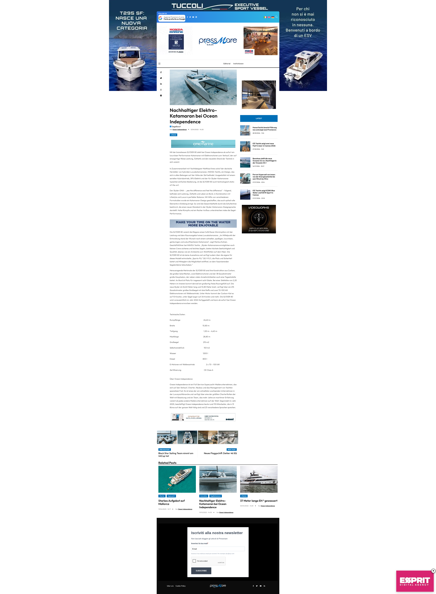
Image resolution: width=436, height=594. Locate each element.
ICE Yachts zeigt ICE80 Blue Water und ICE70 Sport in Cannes (264, 192)
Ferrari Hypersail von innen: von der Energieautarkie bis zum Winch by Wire (264, 176)
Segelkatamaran (216, 496)
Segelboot (176, 126)
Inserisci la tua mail (199, 543)
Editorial (226, 63)
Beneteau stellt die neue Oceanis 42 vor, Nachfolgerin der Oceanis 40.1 (264, 160)
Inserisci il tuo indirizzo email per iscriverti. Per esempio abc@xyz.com (212, 553)
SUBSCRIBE (201, 571)
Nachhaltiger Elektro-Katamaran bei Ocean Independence (212, 504)
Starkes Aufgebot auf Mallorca (171, 502)
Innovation (203, 496)
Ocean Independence (180, 129)
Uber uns (170, 586)
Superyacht (171, 496)
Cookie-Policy (181, 586)
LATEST (259, 118)
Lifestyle (173, 135)
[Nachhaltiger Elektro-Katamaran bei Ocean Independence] (161, 84)
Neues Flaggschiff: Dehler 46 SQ (220, 453)
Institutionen (238, 63)
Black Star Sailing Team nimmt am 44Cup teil (175, 454)
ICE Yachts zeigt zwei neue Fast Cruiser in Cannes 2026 (264, 144)
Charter (162, 496)
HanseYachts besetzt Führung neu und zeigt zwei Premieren (265, 128)
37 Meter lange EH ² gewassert (258, 500)
